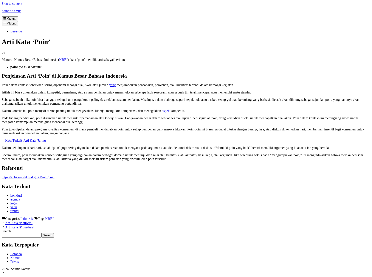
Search (6, 231)
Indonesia (27, 218)
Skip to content (12, 3)
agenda (15, 199)
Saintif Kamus (11, 11)
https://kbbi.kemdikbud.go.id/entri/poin (28, 177)
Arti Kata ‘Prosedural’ (20, 227)
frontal (14, 211)
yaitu (13, 207)
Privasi (15, 261)
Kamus (15, 258)
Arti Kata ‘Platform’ (19, 223)
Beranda (16, 31)
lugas (13, 203)
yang (112, 85)
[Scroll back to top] (3, 273)
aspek (166, 111)
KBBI (63, 59)
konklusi (16, 195)
